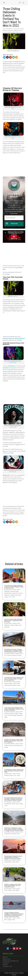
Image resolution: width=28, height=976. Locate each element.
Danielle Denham (10, 653)
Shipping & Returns (11, 961)
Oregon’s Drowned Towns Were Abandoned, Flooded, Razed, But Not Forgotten (13, 741)
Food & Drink (16, 683)
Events (22, 28)
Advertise (7, 959)
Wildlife (17, 890)
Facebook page (12, 362)
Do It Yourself (7, 655)
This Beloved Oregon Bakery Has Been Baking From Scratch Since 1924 (14, 771)
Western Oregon (12, 715)
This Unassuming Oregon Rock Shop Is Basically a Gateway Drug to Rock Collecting (14, 709)
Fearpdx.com (15, 296)
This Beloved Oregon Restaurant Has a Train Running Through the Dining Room (13, 679)
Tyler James (9, 589)
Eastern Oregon (15, 591)
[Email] (13, 57)
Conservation (7, 833)
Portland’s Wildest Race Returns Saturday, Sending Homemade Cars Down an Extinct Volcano (13, 799)
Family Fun (15, 593)
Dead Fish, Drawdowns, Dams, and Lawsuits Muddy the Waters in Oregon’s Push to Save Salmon (14, 829)
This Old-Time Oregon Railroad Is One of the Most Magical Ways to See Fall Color (13, 587)
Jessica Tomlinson (8, 28)
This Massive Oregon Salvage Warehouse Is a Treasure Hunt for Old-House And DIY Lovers (13, 650)
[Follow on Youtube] (20, 948)
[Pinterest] (10, 57)
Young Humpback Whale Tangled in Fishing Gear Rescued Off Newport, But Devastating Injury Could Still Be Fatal (13, 914)
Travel (23, 32)
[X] (7, 57)
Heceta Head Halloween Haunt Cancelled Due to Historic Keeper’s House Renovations (13, 857)
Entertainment (7, 593)
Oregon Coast (17, 625)
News (17, 803)
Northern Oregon (13, 713)
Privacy (6, 963)
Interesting (17, 595)
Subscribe (14, 223)
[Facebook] (4, 57)
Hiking (12, 625)
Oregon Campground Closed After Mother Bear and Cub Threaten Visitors (12, 886)
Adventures (7, 591)
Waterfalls (6, 627)
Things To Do (18, 32)
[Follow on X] (11, 948)
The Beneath (11, 366)
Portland (8, 32)
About (5, 957)
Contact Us (7, 966)
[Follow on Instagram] (14, 948)
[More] (16, 57)
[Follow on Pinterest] (17, 948)
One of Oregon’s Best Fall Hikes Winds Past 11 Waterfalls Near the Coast (13, 620)
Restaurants (13, 685)
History (11, 745)
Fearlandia (6, 368)
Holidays (15, 30)
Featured (5, 30)
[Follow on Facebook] (8, 948)
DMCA (5, 964)
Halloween (10, 30)
